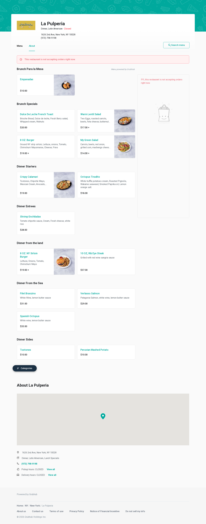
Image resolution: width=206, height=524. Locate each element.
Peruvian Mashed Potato (94, 349)
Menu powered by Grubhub (123, 69)
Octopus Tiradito (90, 176)
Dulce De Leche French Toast (36, 114)
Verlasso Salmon (90, 293)
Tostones (25, 349)
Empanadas (26, 79)
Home (20, 505)
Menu (20, 46)
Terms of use (56, 511)
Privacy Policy (77, 511)
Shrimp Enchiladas (30, 216)
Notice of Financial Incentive (105, 511)
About (32, 46)
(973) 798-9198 (48, 38)
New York (35, 505)
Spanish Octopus (29, 316)
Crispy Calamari (29, 176)
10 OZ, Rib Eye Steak (92, 253)
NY (26, 505)
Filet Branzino (28, 293)
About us (21, 511)
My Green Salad (89, 140)
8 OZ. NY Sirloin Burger (29, 255)
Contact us (38, 511)
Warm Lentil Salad (90, 114)
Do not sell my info (135, 511)
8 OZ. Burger (27, 140)
